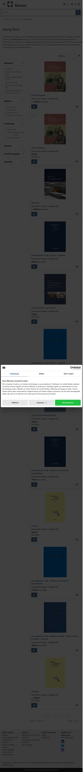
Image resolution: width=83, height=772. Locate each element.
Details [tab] (41, 373)
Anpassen (40, 402)
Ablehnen (15, 402)
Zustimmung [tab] (14, 373)
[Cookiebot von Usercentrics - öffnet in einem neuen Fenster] (72, 367)
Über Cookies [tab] (68, 373)
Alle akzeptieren (68, 402)
